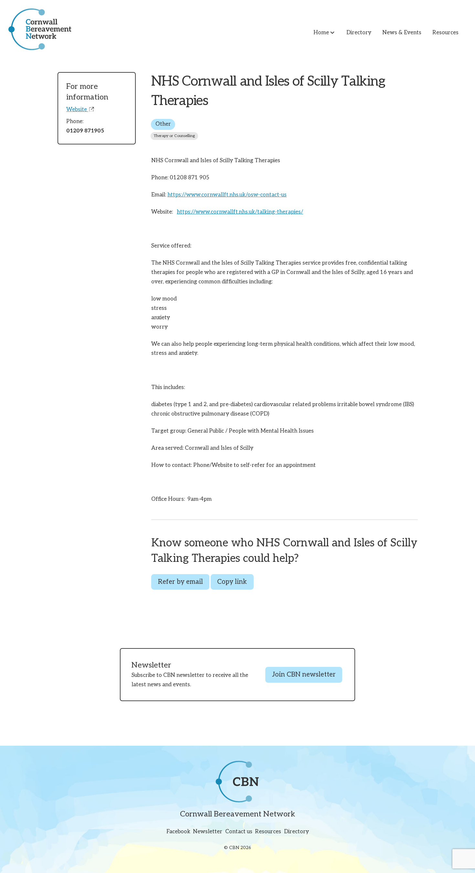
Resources (445, 32)
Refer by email (180, 582)
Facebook (178, 831)
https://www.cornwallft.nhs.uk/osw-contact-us (227, 195)
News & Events (401, 32)
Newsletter (207, 831)
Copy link (232, 582)
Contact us (238, 831)
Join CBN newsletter (304, 674)
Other (163, 124)
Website (77, 109)
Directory (358, 32)
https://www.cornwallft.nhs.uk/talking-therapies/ (240, 212)
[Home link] (35, 29)
